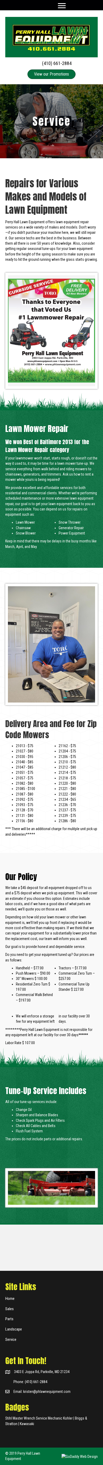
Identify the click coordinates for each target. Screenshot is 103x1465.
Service (10, 1339)
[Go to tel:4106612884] (51, 63)
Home (10, 1298)
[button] (62, 5)
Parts (9, 1319)
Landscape (13, 1329)
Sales (9, 1308)
